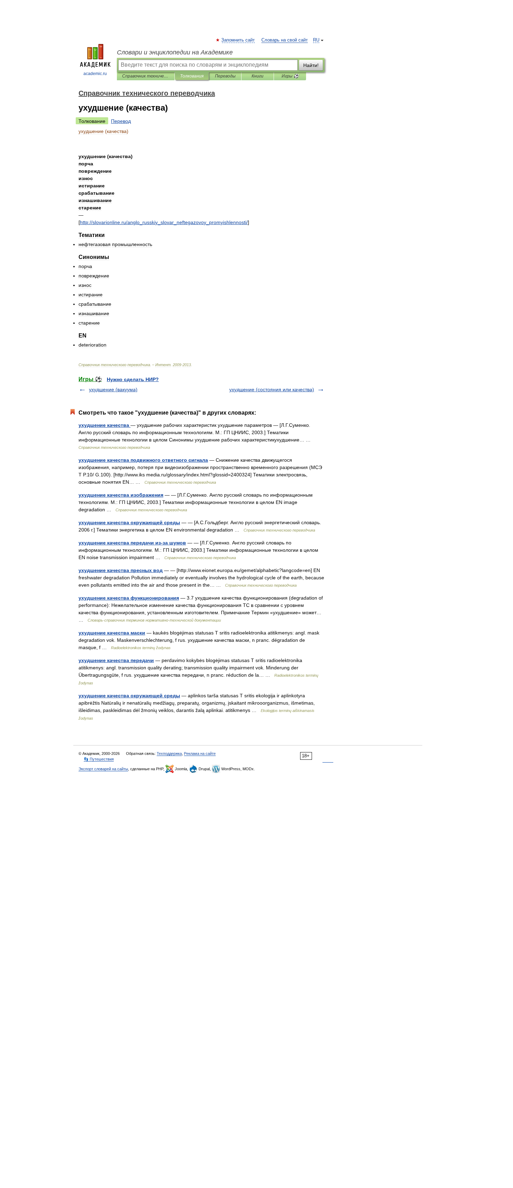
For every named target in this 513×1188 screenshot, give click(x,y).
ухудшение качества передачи (116, 660)
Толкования (191, 76)
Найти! (311, 65)
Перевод (121, 121)
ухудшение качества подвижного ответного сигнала (143, 460)
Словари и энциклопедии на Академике (175, 52)
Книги (257, 76)
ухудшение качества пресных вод (121, 570)
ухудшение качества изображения (121, 495)
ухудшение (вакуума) (113, 389)
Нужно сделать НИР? (133, 379)
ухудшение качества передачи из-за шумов (132, 542)
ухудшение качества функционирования (129, 598)
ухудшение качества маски (112, 633)
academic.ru (95, 73)
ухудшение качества (105, 425)
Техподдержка (169, 753)
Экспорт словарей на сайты (103, 769)
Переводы (225, 76)
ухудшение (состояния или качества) (271, 389)
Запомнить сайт (238, 40)
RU (316, 40)
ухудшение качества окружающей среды (129, 522)
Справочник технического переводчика (145, 76)
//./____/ (164, 222)
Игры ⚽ (290, 76)
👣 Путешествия (99, 759)
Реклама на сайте (200, 753)
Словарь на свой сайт (284, 40)
